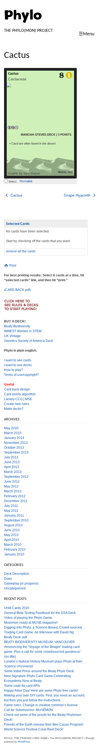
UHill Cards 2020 (16, 608)
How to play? (13, 370)
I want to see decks (18, 365)
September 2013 (16, 452)
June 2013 (12, 462)
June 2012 (12, 481)
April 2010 (11, 540)
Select (12, 181)
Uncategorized (15, 588)
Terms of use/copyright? (21, 375)
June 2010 (12, 530)
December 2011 (15, 501)
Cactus (13, 74)
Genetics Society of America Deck (28, 341)
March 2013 (13, 472)
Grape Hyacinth (78, 195)
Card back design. (17, 389)
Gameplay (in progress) (21, 583)
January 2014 (14, 438)
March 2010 (13, 545)
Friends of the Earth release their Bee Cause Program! (43, 724)
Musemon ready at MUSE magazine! (31, 622)
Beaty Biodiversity (17, 326)
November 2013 (16, 443)
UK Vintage (12, 336)
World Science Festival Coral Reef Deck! (33, 729)
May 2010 (11, 535)
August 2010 (13, 525)
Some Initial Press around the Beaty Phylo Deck (39, 671)
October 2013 (14, 447)
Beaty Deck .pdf (15, 637)
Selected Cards (18, 224)
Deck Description (16, 574)
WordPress (24, 741)
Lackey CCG (13, 399)
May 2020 (11, 428)
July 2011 (11, 506)
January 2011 (14, 515)
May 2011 (11, 511)
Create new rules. (17, 404)
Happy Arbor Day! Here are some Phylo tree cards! (41, 690)
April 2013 (11, 467)
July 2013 (11, 457)
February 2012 (15, 496)
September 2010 (16, 520)
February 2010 (15, 549)
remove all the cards (21, 251)
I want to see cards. (18, 360)
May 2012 (11, 486)
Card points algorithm (20, 394)
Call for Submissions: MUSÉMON (28, 710)
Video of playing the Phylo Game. (28, 618)
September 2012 (16, 477)
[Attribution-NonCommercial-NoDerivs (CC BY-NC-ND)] (13, 128)
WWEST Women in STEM (22, 331)
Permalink (26, 181)
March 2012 (13, 491)
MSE (28, 399)
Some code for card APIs (22, 686)
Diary (8, 579)
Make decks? (13, 409)
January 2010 (14, 554)
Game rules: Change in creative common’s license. (41, 705)
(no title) (10, 656)
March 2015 (13, 433)
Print (12, 265)
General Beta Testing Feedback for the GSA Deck (40, 613)
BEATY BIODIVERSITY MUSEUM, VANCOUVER (39, 642)
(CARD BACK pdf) (17, 290)
